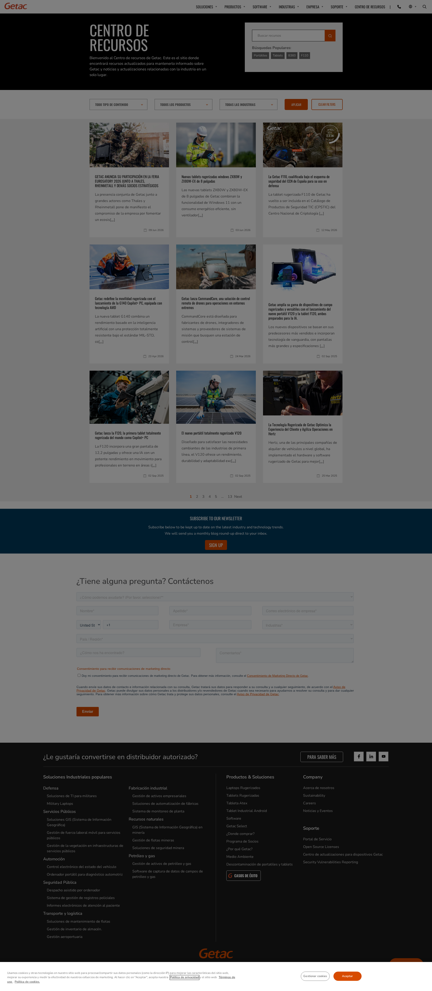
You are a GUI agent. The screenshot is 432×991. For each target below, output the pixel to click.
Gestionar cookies (315, 976)
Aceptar (347, 976)
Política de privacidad (184, 977)
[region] (216, 976)
